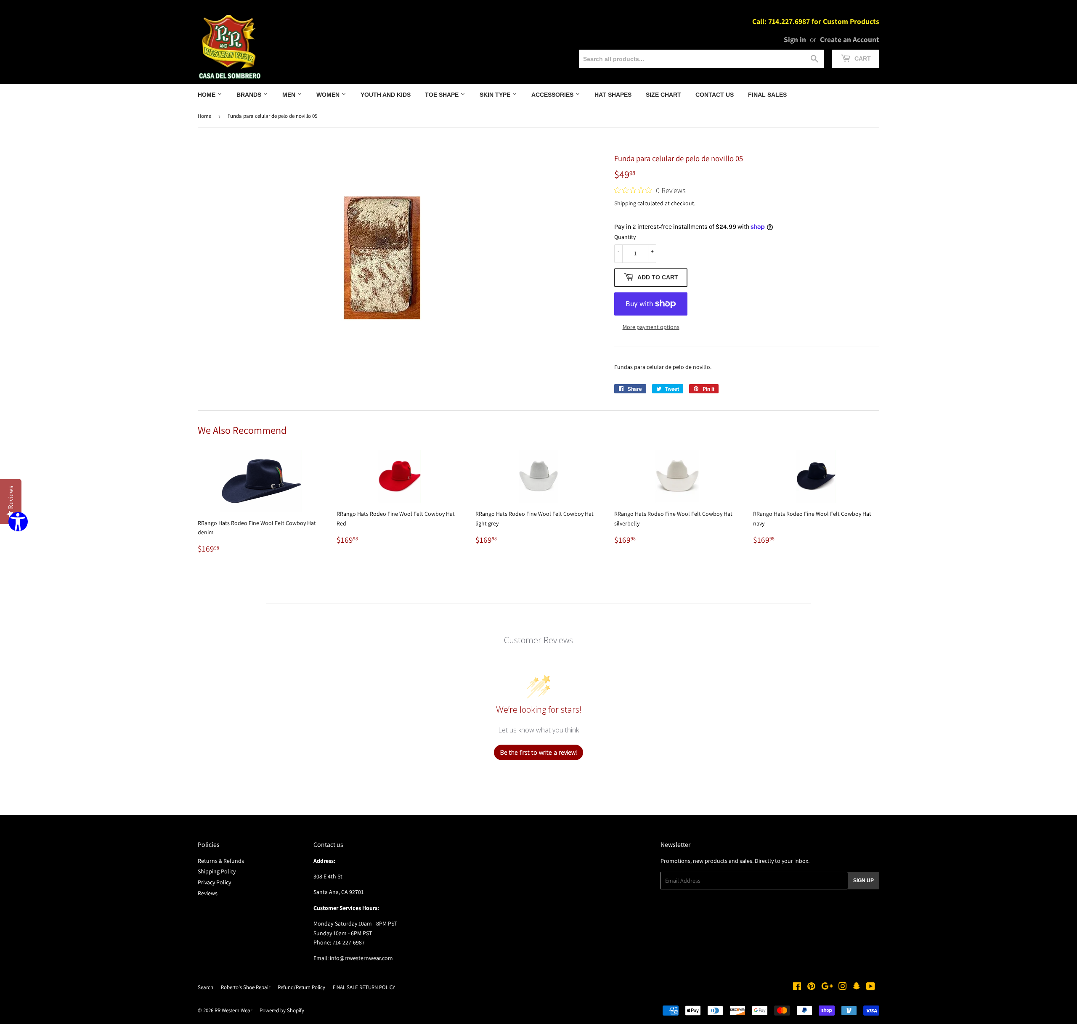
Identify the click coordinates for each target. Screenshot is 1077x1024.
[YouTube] (870, 987)
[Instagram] (842, 987)
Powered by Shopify (282, 1010)
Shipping (625, 203)
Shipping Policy (217, 871)
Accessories (553, 94)
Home (207, 94)
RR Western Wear (233, 1010)
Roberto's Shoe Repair (245, 987)
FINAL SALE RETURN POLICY (364, 987)
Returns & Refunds (221, 861)
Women (328, 94)
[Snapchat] (856, 987)
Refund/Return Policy (301, 987)
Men (289, 94)
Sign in (795, 39)
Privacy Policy (214, 882)
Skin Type (496, 94)
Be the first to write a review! (538, 752)
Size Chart (663, 94)
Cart (862, 58)
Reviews (208, 893)
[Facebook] (797, 987)
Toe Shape (442, 94)
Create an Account (849, 39)
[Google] (827, 987)
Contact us (714, 94)
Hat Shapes (612, 94)
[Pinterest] (811, 987)
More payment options (651, 327)
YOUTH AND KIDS (386, 94)
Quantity (625, 237)
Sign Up (863, 880)
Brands (249, 94)
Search (205, 987)
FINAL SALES (767, 94)
